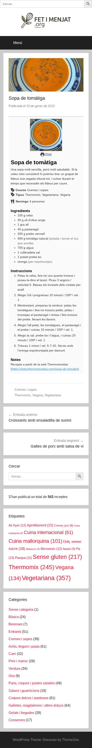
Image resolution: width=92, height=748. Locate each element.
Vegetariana (53, 395)
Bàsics (14, 617)
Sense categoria (21, 609)
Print (48, 154)
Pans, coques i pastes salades (32, 683)
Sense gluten (57, 556)
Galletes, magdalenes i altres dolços (36, 705)
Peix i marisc (18, 661)
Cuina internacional (48, 532)
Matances (33, 549)
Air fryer (17, 525)
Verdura (15, 668)
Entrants (15, 631)
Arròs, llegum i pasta (24, 646)
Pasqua (23, 557)
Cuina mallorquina (35, 541)
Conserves (17, 720)
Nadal (69, 548)
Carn (12, 654)
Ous (12, 676)
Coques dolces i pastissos (28, 698)
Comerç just (63, 525)
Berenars (15, 624)
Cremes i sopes (26, 389)
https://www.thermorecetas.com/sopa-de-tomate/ (45, 369)
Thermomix (23, 395)
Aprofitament (40, 525)
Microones (51, 548)
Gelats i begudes (21, 713)
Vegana (37, 395)
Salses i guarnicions (24, 690)
